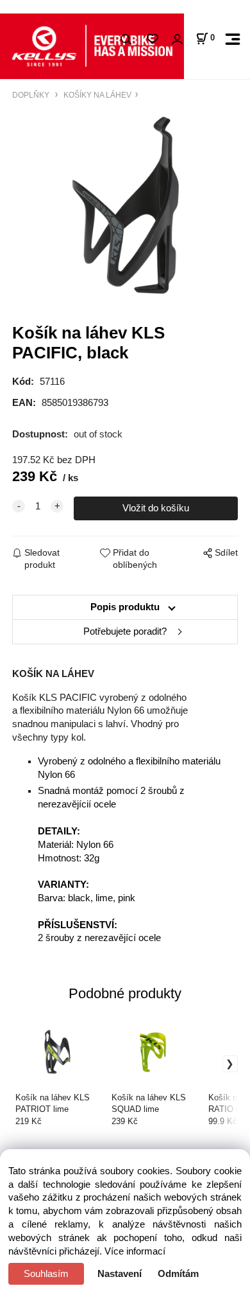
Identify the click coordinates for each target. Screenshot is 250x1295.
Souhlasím (46, 1274)
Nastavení (119, 1274)
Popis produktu (125, 607)
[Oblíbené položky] (152, 39)
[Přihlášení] (177, 39)
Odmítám (178, 1274)
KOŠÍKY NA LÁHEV (96, 95)
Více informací (134, 1251)
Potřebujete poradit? (125, 631)
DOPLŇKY (31, 95)
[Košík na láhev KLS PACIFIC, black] (125, 205)
